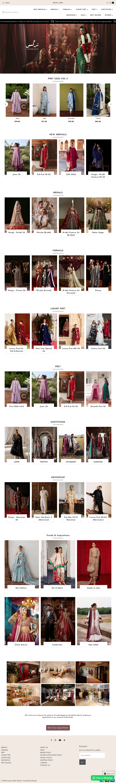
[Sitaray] (98, 273)
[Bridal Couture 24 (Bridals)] (71, 215)
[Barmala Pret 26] (98, 389)
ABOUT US (44, 747)
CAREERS (43, 763)
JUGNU (61, 3)
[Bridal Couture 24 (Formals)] (71, 273)
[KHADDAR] (71, 444)
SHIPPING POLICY (46, 760)
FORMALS (67, 9)
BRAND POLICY (45, 752)
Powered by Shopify (30, 780)
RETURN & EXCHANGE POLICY (51, 755)
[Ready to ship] (94, 564)
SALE (83, 15)
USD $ (109, 774)
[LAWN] (17, 444)
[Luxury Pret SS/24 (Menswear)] (98, 500)
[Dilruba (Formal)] (44, 273)
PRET (94, 9)
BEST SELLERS (95, 15)
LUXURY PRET (81, 9)
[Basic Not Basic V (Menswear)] (44, 500)
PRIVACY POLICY (46, 757)
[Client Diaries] (22, 621)
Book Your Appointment (58, 727)
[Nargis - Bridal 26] (17, 215)
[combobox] (19, 2)
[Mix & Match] (58, 564)
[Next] (110, 104)
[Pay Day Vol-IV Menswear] (71, 500)
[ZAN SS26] (71, 157)
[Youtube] (60, 740)
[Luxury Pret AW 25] (71, 331)
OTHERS (108, 15)
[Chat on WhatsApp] (102, 778)
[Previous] (5, 104)
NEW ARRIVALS (39, 9)
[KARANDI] (98, 444)
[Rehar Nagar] (98, 215)
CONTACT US (45, 765)
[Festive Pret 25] (98, 331)
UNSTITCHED (106, 9)
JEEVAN (55, 3)
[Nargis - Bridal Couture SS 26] (98, 157)
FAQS (42, 750)
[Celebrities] (58, 621)
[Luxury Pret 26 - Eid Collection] (17, 331)
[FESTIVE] (44, 444)
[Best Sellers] (22, 564)
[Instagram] (55, 740)
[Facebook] (51, 740)
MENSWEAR (71, 15)
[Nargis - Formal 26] (17, 273)
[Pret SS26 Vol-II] (17, 389)
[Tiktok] (64, 740)
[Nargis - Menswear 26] (17, 500)
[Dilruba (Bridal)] (44, 215)
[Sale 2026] (94, 621)
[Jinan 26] (17, 157)
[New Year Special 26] (44, 331)
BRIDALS (54, 9)
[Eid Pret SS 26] (44, 157)
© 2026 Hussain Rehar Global (11, 780)
